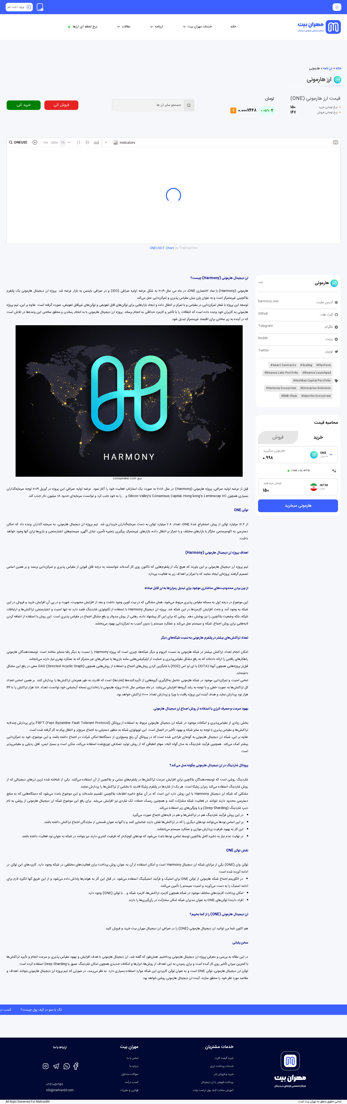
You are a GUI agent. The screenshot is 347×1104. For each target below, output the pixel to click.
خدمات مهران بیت (200, 26)
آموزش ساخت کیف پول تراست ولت (213, 1090)
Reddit (263, 338)
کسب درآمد (131, 1082)
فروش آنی (61, 105)
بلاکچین (217, 616)
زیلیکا (196, 787)
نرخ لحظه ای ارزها (85, 26)
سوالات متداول (129, 1074)
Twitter (263, 350)
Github (263, 313)
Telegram (265, 326)
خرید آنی (24, 105)
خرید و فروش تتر (223, 1074)
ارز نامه (327, 68)
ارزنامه (159, 26)
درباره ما (133, 1066)
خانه (233, 26)
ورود (21, 7)
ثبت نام (12, 7)
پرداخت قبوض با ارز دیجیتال (217, 1082)
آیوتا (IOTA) (206, 666)
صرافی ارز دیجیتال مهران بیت (151, 928)
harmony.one (268, 301)
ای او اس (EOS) (182, 666)
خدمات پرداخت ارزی (221, 1066)
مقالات (126, 26)
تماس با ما (132, 1058)
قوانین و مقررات (129, 1090)
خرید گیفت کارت (224, 1058)
